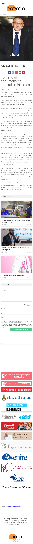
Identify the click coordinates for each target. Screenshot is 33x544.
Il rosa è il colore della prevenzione (13, 275)
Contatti (23, 521)
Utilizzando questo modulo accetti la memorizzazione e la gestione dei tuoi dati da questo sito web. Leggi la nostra (16, 326)
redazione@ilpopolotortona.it (14, 506)
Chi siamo (23, 519)
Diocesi (15, 521)
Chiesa (7, 521)
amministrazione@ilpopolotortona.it (18, 505)
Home (6, 519)
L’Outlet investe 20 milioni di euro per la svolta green (15, 249)
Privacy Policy (22, 523)
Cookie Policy (9, 523)
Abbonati (14, 519)
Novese (3, 14)
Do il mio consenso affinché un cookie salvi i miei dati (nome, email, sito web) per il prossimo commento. (16, 322)
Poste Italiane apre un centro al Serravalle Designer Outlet (16, 221)
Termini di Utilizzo (15, 525)
